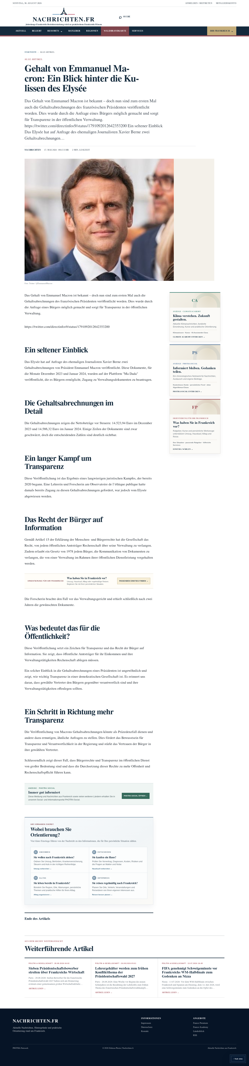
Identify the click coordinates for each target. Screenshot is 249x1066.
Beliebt (37, 31)
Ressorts (55, 31)
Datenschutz (146, 1027)
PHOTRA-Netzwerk (20, 1048)
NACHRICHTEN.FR (36, 1020)
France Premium (200, 1023)
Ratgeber (74, 31)
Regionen (92, 31)
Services (137, 31)
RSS (195, 1035)
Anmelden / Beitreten (198, 3)
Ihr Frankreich (221, 31)
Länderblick (198, 1031)
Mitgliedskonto (226, 3)
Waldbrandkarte (115, 31)
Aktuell (21, 31)
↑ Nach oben (238, 1059)
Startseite (30, 52)
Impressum (146, 1023)
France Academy (200, 1027)
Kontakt (145, 1031)
